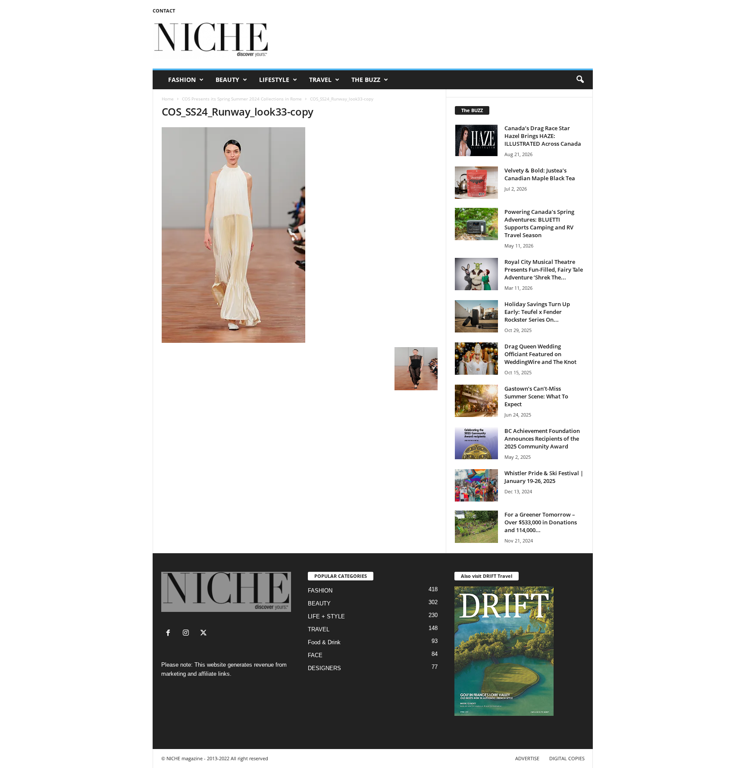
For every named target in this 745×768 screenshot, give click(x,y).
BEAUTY (227, 79)
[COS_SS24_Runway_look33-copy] (300, 235)
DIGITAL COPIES (567, 758)
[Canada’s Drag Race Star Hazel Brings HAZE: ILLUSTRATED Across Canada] (476, 140)
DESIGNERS (324, 668)
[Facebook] (170, 633)
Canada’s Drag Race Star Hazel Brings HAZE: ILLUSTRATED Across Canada (542, 135)
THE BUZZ (365, 79)
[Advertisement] (436, 40)
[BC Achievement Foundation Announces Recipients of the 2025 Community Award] (476, 443)
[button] (579, 79)
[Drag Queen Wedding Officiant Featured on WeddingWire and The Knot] (476, 358)
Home (168, 99)
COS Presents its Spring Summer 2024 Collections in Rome (242, 99)
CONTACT (164, 10)
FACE (315, 655)
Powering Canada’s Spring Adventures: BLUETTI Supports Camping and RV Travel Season (539, 223)
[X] (205, 633)
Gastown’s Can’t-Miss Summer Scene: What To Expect (536, 396)
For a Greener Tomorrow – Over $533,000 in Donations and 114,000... (540, 522)
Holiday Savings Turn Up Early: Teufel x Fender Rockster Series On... (537, 311)
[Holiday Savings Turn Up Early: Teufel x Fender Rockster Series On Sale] (476, 316)
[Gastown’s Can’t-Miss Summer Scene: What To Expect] (476, 401)
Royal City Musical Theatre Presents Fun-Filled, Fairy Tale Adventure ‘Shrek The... (543, 269)
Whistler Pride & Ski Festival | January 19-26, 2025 (543, 477)
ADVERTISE (527, 758)
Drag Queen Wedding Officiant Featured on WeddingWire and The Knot (540, 354)
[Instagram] (188, 633)
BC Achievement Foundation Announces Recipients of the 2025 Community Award (542, 438)
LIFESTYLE (274, 79)
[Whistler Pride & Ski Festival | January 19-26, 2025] (476, 485)
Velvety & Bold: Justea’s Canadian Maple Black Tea (539, 174)
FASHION (182, 79)
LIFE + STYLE (326, 616)
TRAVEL (320, 79)
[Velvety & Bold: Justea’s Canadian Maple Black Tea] (476, 182)
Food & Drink (324, 642)
